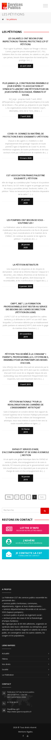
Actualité (5, 653)
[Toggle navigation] (45, 6)
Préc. (9, 497)
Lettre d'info (29, 529)
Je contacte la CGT (29, 554)
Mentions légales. (25, 731)
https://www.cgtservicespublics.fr (19, 712)
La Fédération (8, 675)
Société (5, 669)
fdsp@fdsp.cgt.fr (13, 709)
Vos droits (6, 664)
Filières (5, 659)
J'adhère (29, 541)
